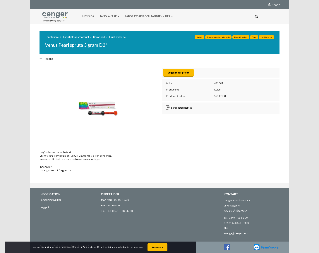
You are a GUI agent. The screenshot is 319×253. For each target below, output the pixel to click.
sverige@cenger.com (236, 233)
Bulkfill (200, 37)
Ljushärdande (117, 36)
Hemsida (88, 16)
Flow (254, 37)
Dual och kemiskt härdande (218, 37)
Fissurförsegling (240, 37)
